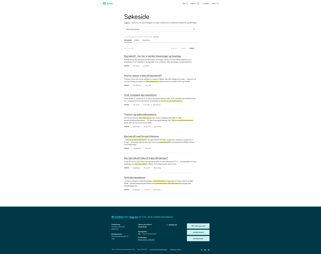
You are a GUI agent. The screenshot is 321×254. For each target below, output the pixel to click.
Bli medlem (118, 216)
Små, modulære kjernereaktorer (140, 95)
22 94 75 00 (142, 227)
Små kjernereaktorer (134, 177)
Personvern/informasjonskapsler (158, 249)
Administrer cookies (175, 249)
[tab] (127, 41)
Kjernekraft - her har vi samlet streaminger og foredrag (152, 56)
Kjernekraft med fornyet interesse (141, 136)
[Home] (107, 3)
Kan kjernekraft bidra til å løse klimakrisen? (146, 158)
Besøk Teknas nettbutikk (146, 240)
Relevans (183, 48)
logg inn (133, 216)
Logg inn (127, 23)
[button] (184, 3)
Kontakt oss (173, 224)
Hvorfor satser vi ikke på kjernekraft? (143, 75)
